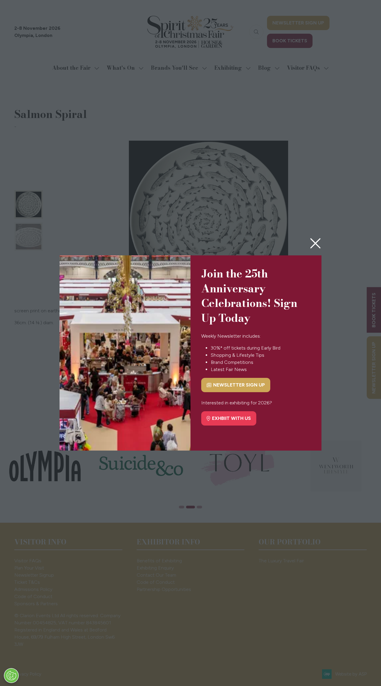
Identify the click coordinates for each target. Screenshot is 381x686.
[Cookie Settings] (11, 675)
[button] (315, 243)
